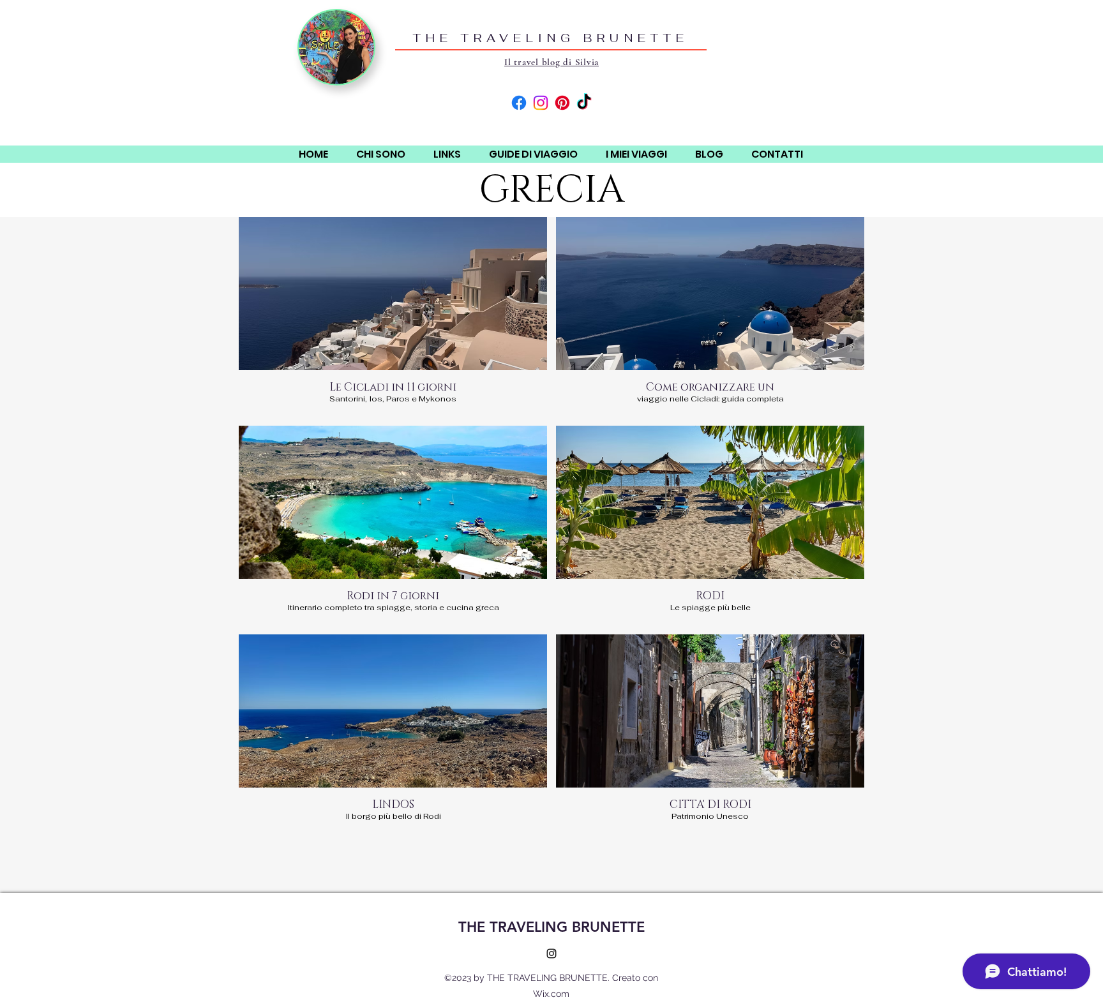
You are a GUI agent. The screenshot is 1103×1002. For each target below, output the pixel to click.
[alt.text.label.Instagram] (551, 953)
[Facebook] (519, 102)
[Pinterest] (562, 102)
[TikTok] (584, 102)
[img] (393, 317)
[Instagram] (540, 102)
